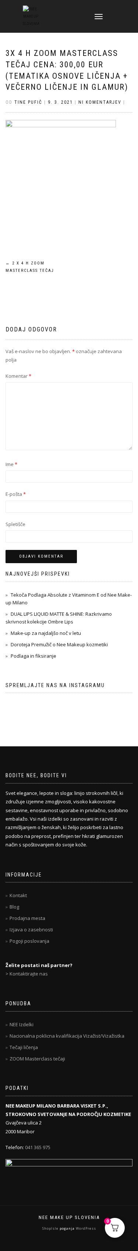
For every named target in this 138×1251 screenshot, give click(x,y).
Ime (11, 464)
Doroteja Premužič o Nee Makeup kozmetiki (59, 644)
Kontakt (18, 895)
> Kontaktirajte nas (27, 973)
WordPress (85, 1228)
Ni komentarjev (99, 102)
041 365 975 (37, 1147)
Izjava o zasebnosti (31, 929)
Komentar (18, 376)
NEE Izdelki (21, 1024)
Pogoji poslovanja (29, 941)
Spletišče (15, 524)
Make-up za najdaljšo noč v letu (46, 633)
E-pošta (16, 494)
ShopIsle (51, 1228)
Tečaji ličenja (24, 1047)
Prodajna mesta (27, 918)
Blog (14, 906)
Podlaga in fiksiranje (33, 656)
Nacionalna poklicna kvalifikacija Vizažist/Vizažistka (67, 1036)
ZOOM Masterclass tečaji (37, 1058)
